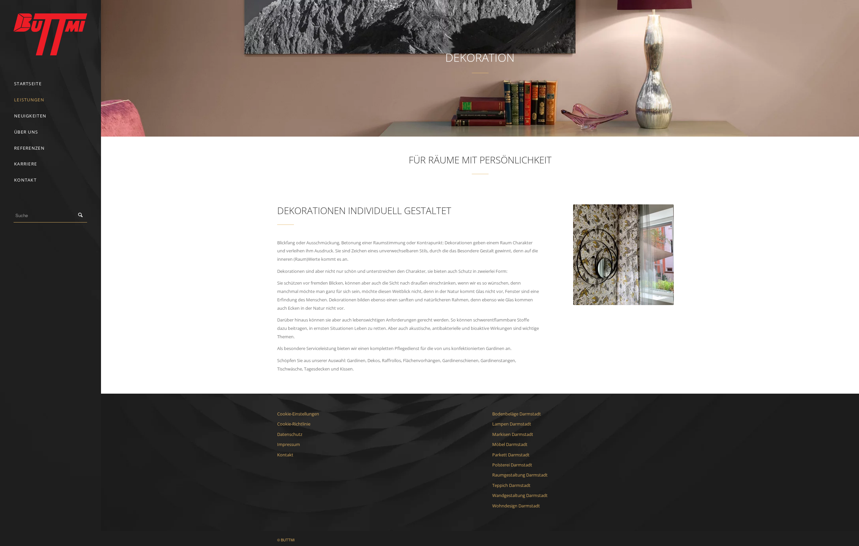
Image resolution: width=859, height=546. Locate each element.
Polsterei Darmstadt (512, 465)
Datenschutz (289, 434)
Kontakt (285, 455)
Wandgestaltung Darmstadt (520, 495)
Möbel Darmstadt (509, 444)
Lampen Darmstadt (511, 424)
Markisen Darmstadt (512, 434)
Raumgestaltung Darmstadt (520, 475)
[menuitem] (50, 84)
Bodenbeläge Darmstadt (516, 414)
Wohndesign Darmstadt (516, 506)
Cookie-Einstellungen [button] (298, 414)
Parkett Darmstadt (510, 455)
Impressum (288, 444)
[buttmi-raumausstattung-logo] (50, 34)
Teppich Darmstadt (511, 485)
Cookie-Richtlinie (293, 424)
